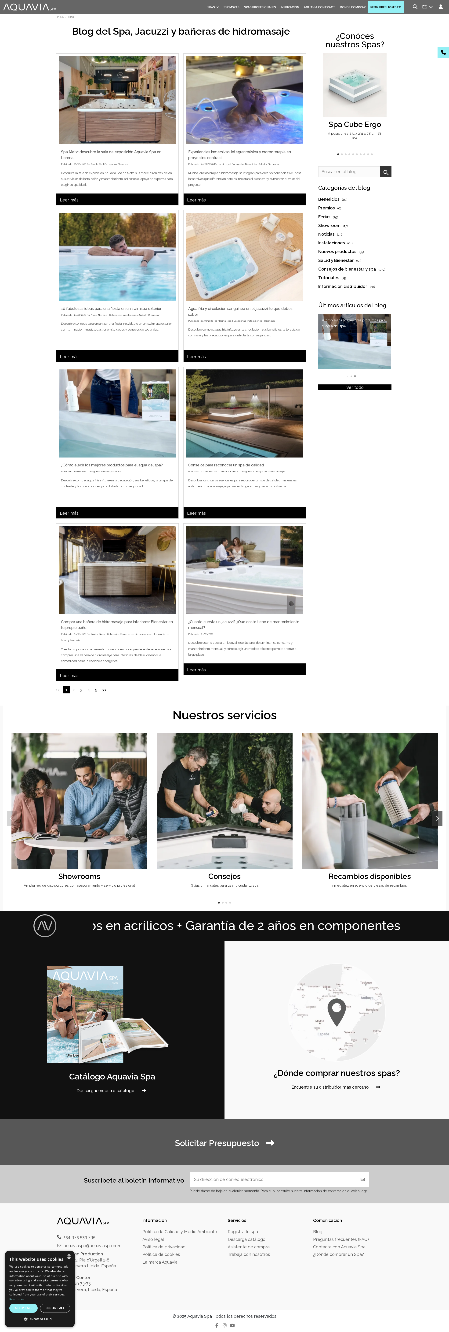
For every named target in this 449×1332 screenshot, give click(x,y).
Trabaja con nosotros (249, 1254)
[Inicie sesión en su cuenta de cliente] (441, 7)
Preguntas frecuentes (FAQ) (341, 1239)
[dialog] (40, 1289)
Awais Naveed (99, 315)
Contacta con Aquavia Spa (339, 1246)
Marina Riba (225, 321)
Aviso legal (153, 1239)
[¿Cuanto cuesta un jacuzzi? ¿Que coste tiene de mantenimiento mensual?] (244, 570)
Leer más (69, 199)
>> (104, 689)
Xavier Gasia (98, 634)
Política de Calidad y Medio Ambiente (179, 1231)
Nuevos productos (111, 471)
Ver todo (355, 387)
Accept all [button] (23, 1308)
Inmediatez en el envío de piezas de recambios (370, 885)
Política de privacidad (163, 1246)
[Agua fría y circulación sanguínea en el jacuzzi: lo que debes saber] (244, 257)
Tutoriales (269, 321)
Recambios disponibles (370, 876)
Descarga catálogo (246, 1239)
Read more (16, 1299)
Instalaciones (130, 315)
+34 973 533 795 (79, 1237)
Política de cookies (161, 1254)
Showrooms (79, 876)
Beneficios (251, 164)
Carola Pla (96, 164)
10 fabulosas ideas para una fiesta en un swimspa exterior (111, 308)
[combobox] (69, 1256)
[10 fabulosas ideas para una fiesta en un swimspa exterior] (117, 257)
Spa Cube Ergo (355, 124)
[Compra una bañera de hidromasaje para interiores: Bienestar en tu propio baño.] (117, 570)
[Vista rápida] (382, 70)
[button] (338, 154)
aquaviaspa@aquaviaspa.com (92, 1245)
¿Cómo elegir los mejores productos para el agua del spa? (112, 465)
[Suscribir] (362, 1179)
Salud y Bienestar (269, 164)
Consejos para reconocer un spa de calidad (226, 465)
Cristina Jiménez (228, 471)
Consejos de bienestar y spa (269, 471)
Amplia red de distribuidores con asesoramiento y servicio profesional (79, 885)
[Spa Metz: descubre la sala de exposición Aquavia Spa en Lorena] (117, 100)
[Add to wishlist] (382, 61)
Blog (317, 1231)
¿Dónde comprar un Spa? (338, 1254)
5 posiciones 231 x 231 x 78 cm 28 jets (354, 135)
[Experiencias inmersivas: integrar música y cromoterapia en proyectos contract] (244, 100)
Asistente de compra (249, 1246)
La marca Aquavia (159, 1262)
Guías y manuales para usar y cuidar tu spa (224, 885)
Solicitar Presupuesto (218, 1143)
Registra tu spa (243, 1231)
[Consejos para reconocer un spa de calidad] (244, 413)
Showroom (123, 164)
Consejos (224, 876)
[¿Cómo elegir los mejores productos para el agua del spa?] (117, 413)
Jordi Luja (224, 164)
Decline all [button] (55, 1308)
